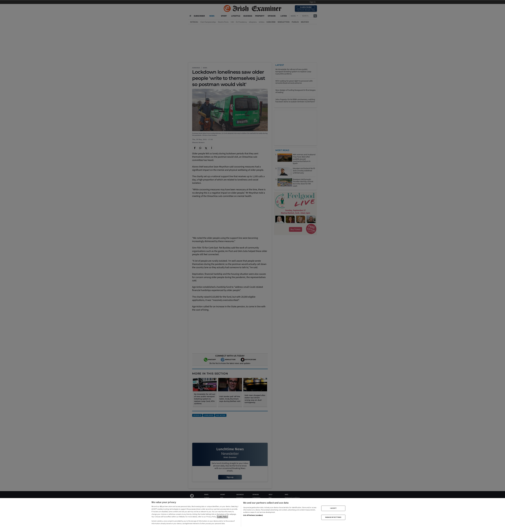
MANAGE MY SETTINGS (333, 517)
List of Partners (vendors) (253, 515)
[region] (252, 513)
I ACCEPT (333, 508)
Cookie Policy (222, 517)
